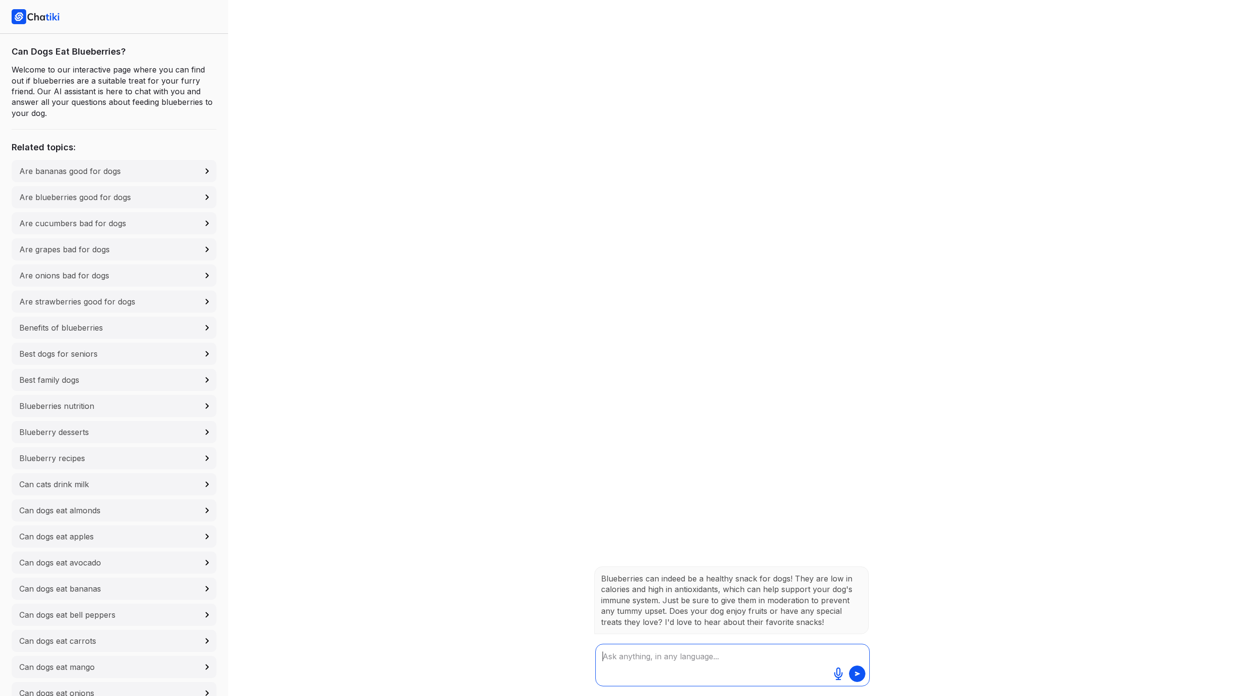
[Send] (857, 674)
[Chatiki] (36, 16)
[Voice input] (838, 674)
